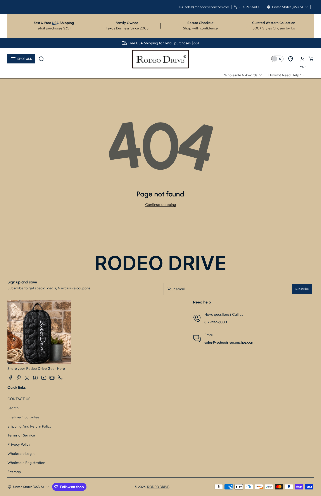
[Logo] (160, 59)
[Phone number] (60, 377)
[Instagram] (27, 377)
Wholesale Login (21, 453)
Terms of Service (21, 435)
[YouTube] (43, 377)
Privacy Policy (18, 444)
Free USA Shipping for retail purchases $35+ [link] (164, 43)
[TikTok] (35, 377)
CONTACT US (18, 398)
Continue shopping (160, 204)
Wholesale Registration (26, 462)
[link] (244, 75)
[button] (287, 7)
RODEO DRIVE (158, 487)
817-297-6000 (215, 322)
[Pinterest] (18, 377)
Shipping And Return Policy (29, 426)
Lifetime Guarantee (23, 417)
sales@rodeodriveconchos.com (229, 342)
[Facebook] (10, 377)
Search (13, 408)
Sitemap (14, 471)
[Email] (52, 377)
